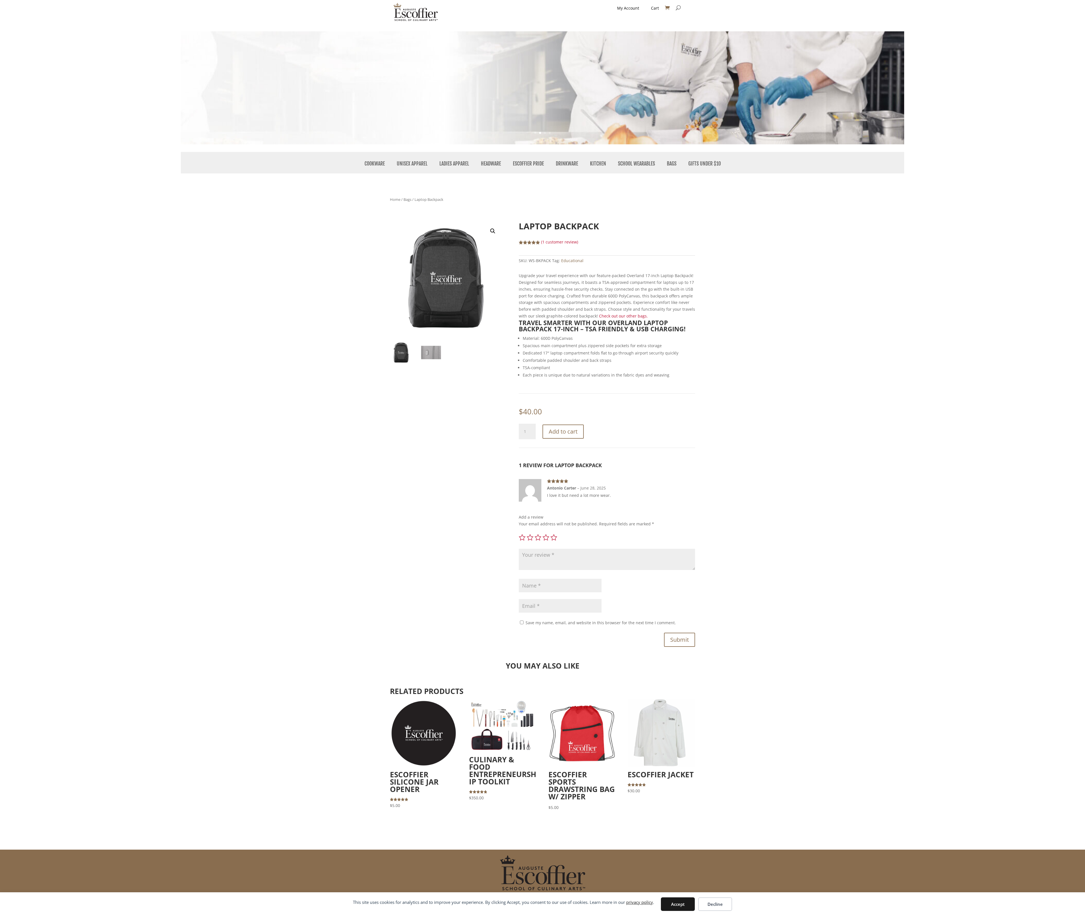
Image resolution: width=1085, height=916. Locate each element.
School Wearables (636, 163)
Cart (655, 8)
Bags (671, 163)
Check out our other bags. (623, 316)
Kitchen (598, 163)
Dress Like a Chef (366, 72)
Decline (715, 904)
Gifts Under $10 (704, 163)
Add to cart (563, 431)
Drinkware (567, 163)
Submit (679, 639)
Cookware (374, 163)
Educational (572, 260)
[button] (493, 231)
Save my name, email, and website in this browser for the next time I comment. (601, 622)
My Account (628, 8)
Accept (678, 904)
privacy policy (639, 902)
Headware (491, 163)
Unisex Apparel (412, 163)
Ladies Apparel (454, 163)
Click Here (366, 108)
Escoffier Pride (528, 163)
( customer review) (559, 242)
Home (395, 199)
